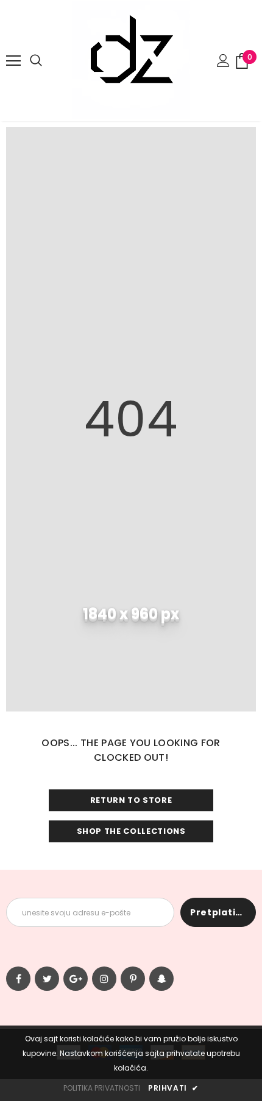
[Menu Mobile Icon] (13, 61)
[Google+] (75, 978)
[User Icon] (223, 60)
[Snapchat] (161, 978)
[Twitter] (47, 978)
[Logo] (131, 60)
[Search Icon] (36, 61)
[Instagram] (104, 978)
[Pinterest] (133, 978)
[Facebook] (18, 978)
